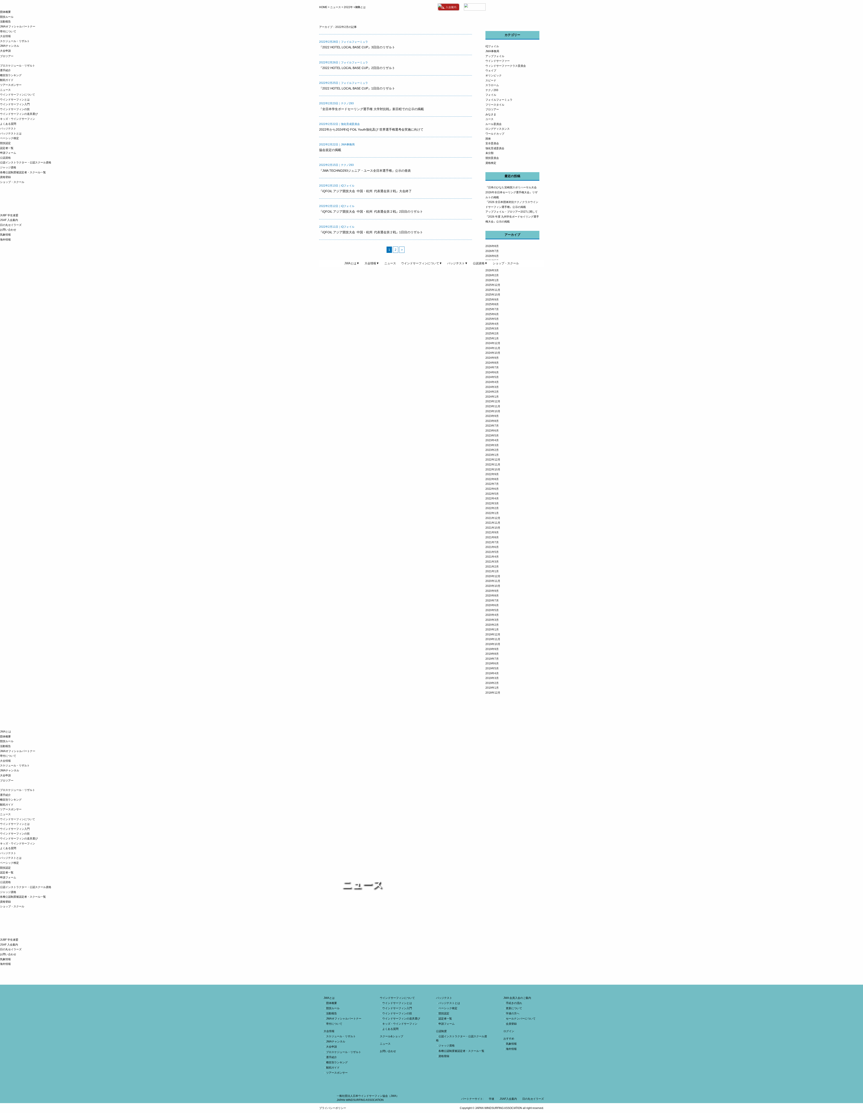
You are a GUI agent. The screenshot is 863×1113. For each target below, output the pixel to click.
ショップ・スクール (12, 182)
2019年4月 (492, 673)
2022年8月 (492, 479)
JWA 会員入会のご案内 (517, 997)
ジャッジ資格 (8, 167)
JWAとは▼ (351, 263)
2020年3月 (492, 619)
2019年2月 (492, 683)
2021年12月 (492, 518)
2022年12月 (492, 459)
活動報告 (5, 21)
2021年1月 (492, 571)
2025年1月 (492, 338)
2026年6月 (492, 256)
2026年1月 (492, 280)
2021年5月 (492, 552)
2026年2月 (492, 275)
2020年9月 (492, 590)
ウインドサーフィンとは (15, 99)
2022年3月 (492, 503)
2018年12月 (492, 692)
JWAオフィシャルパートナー (17, 26)
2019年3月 (492, 678)
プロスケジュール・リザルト (17, 65)
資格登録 (5, 177)
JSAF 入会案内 (9, 220)
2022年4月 (492, 498)
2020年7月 (492, 600)
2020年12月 (492, 576)
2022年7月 (492, 483)
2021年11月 (492, 522)
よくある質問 (8, 123)
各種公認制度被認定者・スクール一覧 (23, 172)
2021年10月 (492, 527)
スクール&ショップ (391, 1036)
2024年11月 (492, 348)
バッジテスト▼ (457, 263)
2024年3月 (492, 387)
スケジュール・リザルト (15, 41)
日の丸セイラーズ (11, 225)
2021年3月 (492, 561)
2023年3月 (492, 445)
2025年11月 (492, 290)
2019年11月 (492, 639)
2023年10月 (492, 411)
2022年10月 (492, 469)
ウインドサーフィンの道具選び (19, 114)
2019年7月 (492, 658)
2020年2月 (492, 624)
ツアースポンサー (11, 85)
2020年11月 (492, 581)
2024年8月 (492, 362)
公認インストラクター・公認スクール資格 (25, 162)
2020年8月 (492, 595)
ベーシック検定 (9, 138)
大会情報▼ (372, 263)
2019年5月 (492, 668)
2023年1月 (492, 454)
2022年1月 (492, 513)
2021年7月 (492, 542)
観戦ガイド (6, 80)
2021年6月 (492, 547)
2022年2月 (492, 508)
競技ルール (6, 16)
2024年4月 (492, 382)
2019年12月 (492, 634)
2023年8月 (492, 421)
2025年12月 (492, 285)
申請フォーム (8, 152)
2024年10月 (492, 352)
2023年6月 (492, 430)
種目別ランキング (11, 75)
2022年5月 (492, 493)
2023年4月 (492, 440)
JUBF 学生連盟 (9, 215)
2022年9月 (492, 474)
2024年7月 (492, 367)
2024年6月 (492, 372)
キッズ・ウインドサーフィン (17, 118)
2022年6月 (492, 488)
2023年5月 (492, 435)
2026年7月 (492, 251)
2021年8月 (492, 537)
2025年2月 (492, 333)
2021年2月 (492, 566)
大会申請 (5, 50)
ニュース (5, 89)
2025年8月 (492, 304)
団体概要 (5, 11)
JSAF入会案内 (508, 1098)
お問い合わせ (8, 229)
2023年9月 (492, 416)
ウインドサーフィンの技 (15, 109)
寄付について (8, 31)
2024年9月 (492, 357)
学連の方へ (512, 1013)
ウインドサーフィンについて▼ (421, 263)
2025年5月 (492, 319)
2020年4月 (492, 615)
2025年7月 (492, 309)
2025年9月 (492, 299)
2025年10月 (492, 294)
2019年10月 (492, 644)
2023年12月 (492, 401)
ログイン (508, 1031)
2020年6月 (492, 605)
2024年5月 (492, 377)
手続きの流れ (514, 1003)
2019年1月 (492, 687)
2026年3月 (492, 270)
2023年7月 (492, 425)
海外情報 (5, 239)
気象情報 (5, 234)
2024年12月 (492, 343)
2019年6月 (492, 663)
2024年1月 (492, 396)
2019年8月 (492, 653)
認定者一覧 (6, 148)
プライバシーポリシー (332, 1108)
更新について (514, 1008)
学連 (491, 1098)
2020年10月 (492, 586)
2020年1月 (492, 629)
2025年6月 (492, 314)
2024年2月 (492, 391)
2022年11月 (492, 464)
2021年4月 (492, 556)
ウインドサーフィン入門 (15, 104)
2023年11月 (492, 406)
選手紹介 (5, 70)
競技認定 (5, 143)
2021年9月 (492, 532)
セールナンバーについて (521, 1018)
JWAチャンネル (9, 45)
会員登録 (511, 1023)
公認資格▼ (480, 263)
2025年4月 (492, 323)
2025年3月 (492, 328)
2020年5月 (492, 610)
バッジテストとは (11, 133)
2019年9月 (492, 649)
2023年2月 (492, 450)
